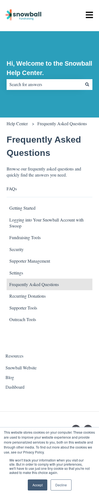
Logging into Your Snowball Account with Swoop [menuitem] (46, 223)
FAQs (12, 188)
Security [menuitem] (16, 249)
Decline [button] (61, 484)
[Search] (87, 84)
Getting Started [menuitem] (22, 208)
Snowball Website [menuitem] (21, 367)
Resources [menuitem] (14, 356)
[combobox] (44, 84)
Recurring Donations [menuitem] (27, 296)
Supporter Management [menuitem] (29, 261)
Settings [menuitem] (16, 273)
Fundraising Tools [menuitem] (25, 237)
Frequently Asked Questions (62, 123)
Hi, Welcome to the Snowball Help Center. (49, 68)
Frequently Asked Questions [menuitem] (34, 284)
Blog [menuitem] (10, 377)
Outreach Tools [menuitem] (22, 319)
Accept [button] (37, 484)
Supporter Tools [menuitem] (23, 308)
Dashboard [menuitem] (15, 387)
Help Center (17, 123)
